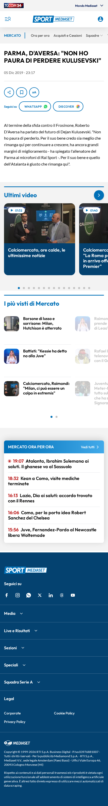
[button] (54, 19)
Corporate (12, 713)
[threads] (61, 595)
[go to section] (99, 195)
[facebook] (6, 595)
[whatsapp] (28, 595)
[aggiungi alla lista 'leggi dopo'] (21, 92)
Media (9, 613)
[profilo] (100, 19)
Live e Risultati (17, 630)
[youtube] (72, 595)
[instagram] (17, 595)
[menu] (7, 19)
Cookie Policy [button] (64, 713)
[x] (39, 595)
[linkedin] (50, 595)
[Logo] (54, 19)
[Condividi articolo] (9, 92)
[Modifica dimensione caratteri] (34, 92)
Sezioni (10, 647)
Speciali (11, 664)
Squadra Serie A (18, 681)
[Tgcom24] (14, 5)
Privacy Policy (14, 721)
